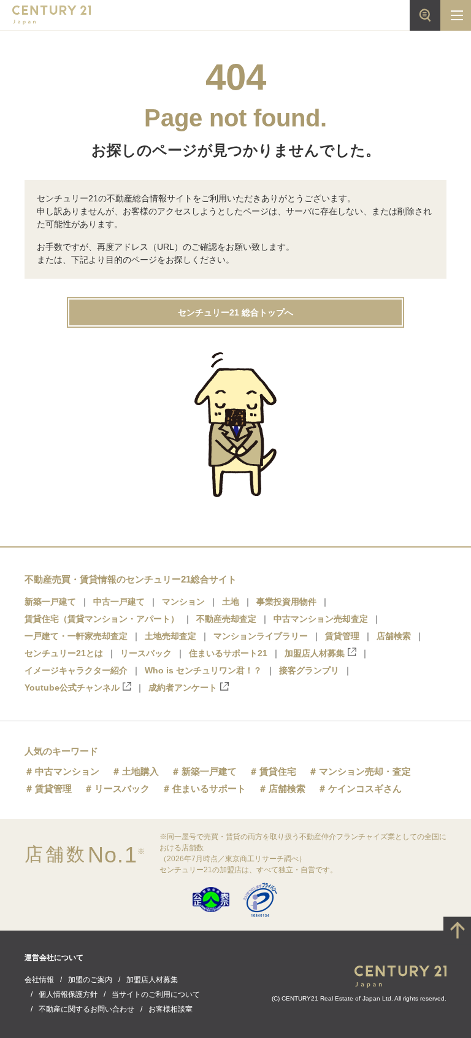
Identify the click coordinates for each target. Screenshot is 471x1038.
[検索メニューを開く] (425, 15)
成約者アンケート (182, 687)
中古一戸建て (119, 601)
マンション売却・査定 (365, 771)
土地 (230, 601)
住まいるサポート (209, 788)
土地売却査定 (170, 636)
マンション (183, 601)
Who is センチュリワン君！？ (203, 670)
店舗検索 (394, 636)
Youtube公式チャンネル (72, 687)
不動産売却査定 (226, 619)
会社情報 (39, 979)
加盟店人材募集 (315, 653)
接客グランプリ (309, 670)
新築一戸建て (50, 601)
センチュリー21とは (64, 653)
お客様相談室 (170, 1009)
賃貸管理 (342, 636)
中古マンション (67, 771)
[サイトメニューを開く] (455, 15)
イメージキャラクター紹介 (76, 670)
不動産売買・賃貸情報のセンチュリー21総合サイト (131, 579)
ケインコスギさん (365, 788)
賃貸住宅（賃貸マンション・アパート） (102, 619)
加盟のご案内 (90, 979)
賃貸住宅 (277, 771)
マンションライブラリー (260, 636)
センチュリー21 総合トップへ (235, 312)
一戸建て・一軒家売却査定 (76, 636)
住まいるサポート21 (228, 653)
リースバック (146, 653)
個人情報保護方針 (68, 994)
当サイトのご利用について (156, 994)
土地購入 (140, 771)
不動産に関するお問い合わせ (86, 1009)
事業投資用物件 (286, 601)
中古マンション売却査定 (321, 619)
